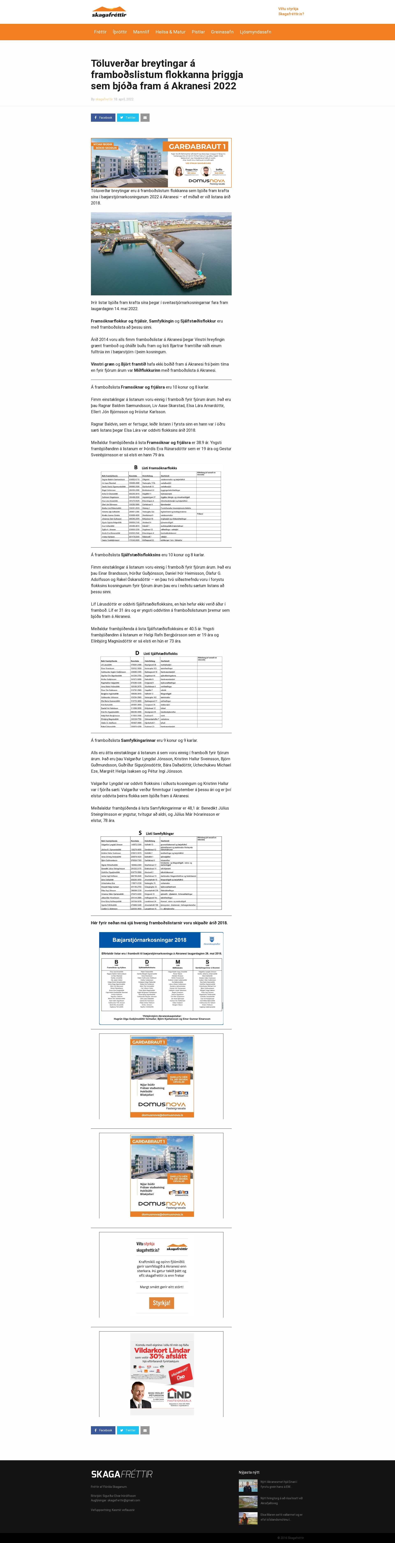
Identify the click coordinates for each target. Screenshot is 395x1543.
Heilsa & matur (171, 31)
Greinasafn (222, 31)
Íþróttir (120, 31)
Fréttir (100, 31)
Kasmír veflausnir (123, 1510)
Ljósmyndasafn (255, 31)
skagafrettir (104, 99)
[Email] (145, 118)
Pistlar (198, 31)
